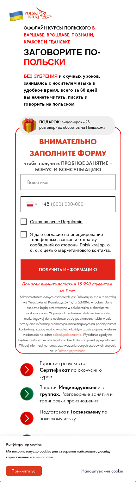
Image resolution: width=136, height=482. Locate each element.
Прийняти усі (23, 470)
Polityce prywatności (71, 351)
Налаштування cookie (102, 470)
